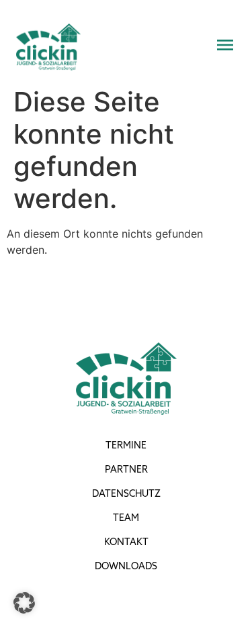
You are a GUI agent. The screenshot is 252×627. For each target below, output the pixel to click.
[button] (24, 603)
